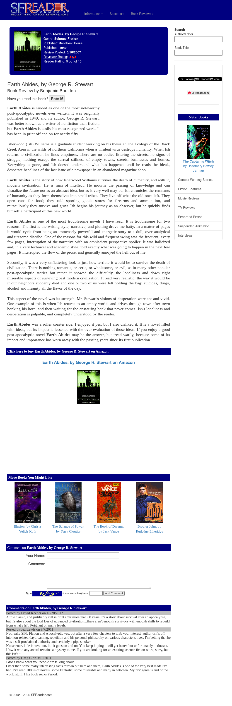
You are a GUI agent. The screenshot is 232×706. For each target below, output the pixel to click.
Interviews (185, 235)
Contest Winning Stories (195, 179)
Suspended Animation (194, 226)
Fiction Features (189, 189)
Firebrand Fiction (190, 216)
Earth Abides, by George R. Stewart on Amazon (88, 362)
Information (92, 13)
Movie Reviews (189, 198)
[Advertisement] (136, 111)
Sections (116, 13)
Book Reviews (141, 13)
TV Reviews (186, 207)
